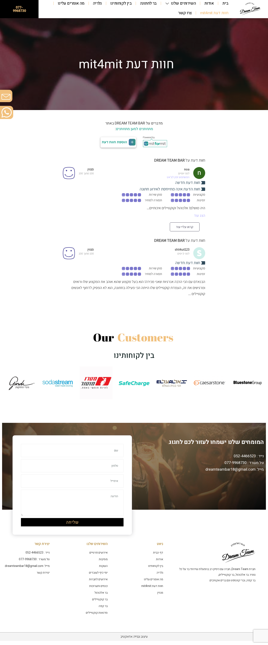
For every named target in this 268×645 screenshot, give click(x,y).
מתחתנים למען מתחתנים (134, 129)
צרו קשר (185, 13)
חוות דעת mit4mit (214, 13)
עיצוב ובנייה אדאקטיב (134, 636)
